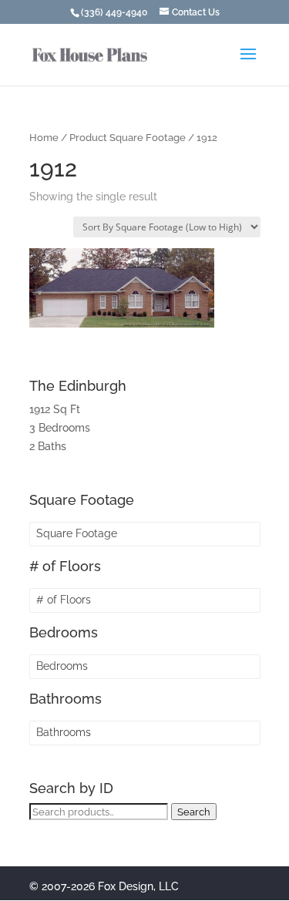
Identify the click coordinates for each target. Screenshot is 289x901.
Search (193, 811)
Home (44, 137)
